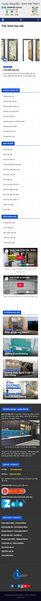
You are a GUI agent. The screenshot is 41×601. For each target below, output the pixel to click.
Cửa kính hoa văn (11, 70)
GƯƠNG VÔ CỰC (9, 131)
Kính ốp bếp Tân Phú (11, 184)
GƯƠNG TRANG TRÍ (10, 370)
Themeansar (20, 597)
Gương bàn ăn (8, 96)
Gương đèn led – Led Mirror (11, 535)
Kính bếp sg (7, 179)
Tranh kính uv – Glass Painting (12, 543)
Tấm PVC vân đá (7, 551)
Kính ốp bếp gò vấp (10, 189)
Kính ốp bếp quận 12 (11, 199)
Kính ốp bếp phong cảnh (12, 164)
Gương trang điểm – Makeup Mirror (14, 539)
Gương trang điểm (10, 126)
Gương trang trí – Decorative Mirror (14, 531)
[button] (38, 20)
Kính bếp (6, 209)
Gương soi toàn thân (11, 111)
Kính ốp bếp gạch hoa (11, 169)
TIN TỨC (18, 370)
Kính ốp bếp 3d (9, 159)
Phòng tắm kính (9, 223)
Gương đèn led (8, 136)
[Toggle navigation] (21, 20)
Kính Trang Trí (8, 228)
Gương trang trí (9, 116)
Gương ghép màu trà (11, 106)
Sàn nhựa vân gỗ (7, 547)
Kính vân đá (7, 154)
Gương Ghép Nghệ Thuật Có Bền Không (19, 373)
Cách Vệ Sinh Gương (15, 396)
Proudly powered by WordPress (14, 595)
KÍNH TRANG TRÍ (8, 67)
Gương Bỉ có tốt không (16, 353)
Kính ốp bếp (7, 149)
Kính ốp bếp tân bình (11, 194)
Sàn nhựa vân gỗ (9, 233)
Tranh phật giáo (9, 243)
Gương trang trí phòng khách (14, 121)
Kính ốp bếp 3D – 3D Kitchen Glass (14, 527)
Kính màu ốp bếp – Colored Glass (13, 523)
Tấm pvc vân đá (9, 238)
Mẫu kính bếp (8, 204)
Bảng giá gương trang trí (17, 332)
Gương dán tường (9, 101)
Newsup (32, 595)
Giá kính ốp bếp (9, 174)
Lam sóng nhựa (7, 555)
